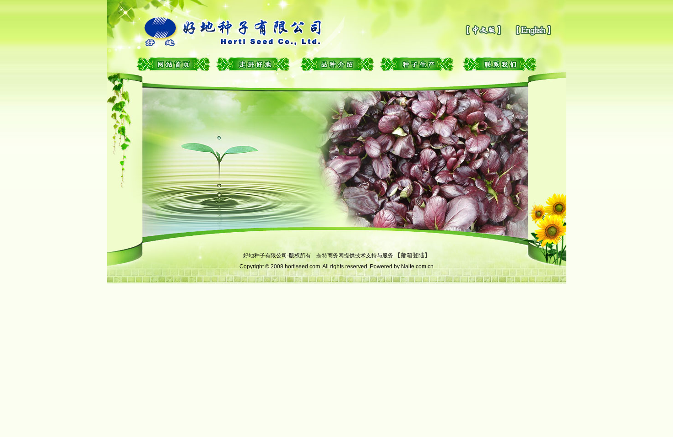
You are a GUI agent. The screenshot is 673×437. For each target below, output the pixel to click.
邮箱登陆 (412, 255)
